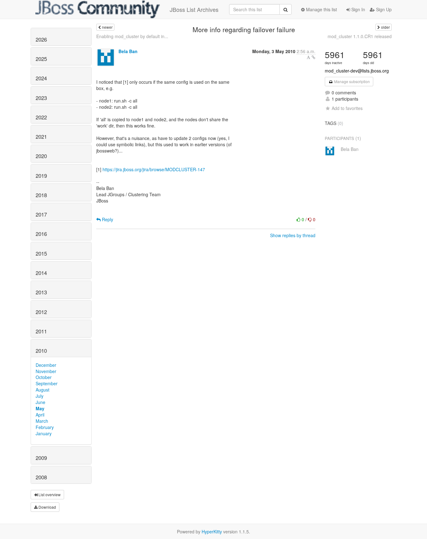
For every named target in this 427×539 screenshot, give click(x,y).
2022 (41, 117)
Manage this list (321, 9)
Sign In (357, 9)
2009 (41, 458)
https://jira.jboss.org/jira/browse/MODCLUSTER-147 (154, 169)
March (42, 421)
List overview (49, 494)
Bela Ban (128, 51)
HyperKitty (212, 531)
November (46, 371)
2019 (41, 175)
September (47, 383)
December (46, 365)
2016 (41, 233)
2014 (41, 273)
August (42, 390)
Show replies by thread (292, 235)
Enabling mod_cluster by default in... (132, 36)
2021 (41, 136)
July (39, 396)
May (40, 408)
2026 (41, 39)
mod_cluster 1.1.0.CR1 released (360, 36)
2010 (41, 350)
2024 (41, 78)
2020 (41, 156)
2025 (41, 58)
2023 (41, 98)
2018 (41, 195)
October (44, 377)
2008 (41, 477)
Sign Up (383, 9)
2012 (41, 312)
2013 (41, 292)
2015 (41, 253)
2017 (41, 214)
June (40, 402)
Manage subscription (351, 81)
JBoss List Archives (194, 9)
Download (47, 507)
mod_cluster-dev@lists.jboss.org (357, 70)
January (44, 433)
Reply (107, 219)
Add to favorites (347, 108)
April (40, 415)
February (45, 427)
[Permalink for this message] (313, 57)
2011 (41, 331)
